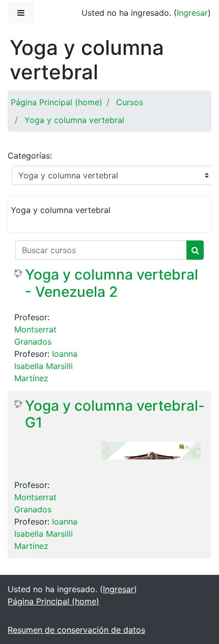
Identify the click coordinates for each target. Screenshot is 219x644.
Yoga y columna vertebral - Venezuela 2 (111, 283)
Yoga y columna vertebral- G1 (115, 414)
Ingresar (192, 13)
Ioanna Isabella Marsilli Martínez (45, 366)
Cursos (129, 102)
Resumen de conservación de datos (76, 630)
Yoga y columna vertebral (74, 120)
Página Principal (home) (56, 102)
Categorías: (30, 155)
